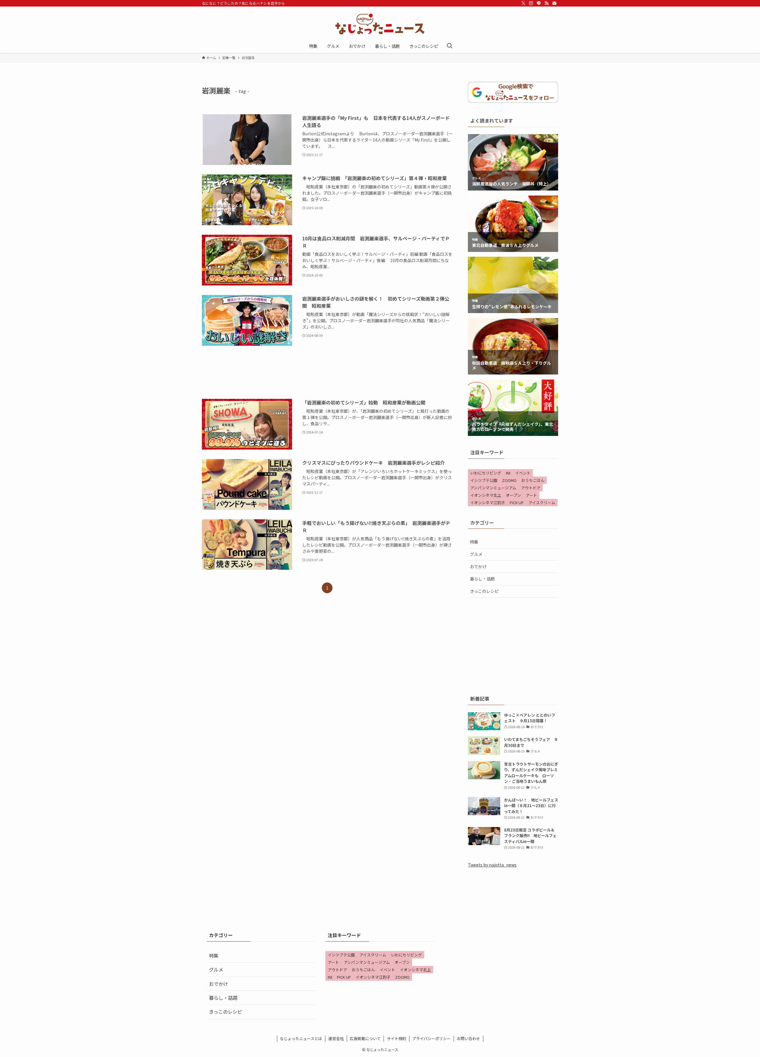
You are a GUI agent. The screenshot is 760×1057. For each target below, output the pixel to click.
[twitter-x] (523, 3)
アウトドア (530, 488)
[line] (539, 3)
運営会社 (336, 1038)
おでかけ (478, 566)
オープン (513, 495)
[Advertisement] (327, 372)
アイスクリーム (541, 502)
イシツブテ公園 (483, 480)
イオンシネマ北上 (485, 495)
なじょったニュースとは (301, 1038)
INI (508, 473)
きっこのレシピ (484, 591)
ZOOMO (509, 480)
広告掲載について (365, 1038)
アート (531, 495)
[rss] (546, 3)
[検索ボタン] (449, 46)
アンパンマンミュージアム (493, 488)
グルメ (476, 554)
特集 (474, 542)
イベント (523, 473)
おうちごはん (532, 480)
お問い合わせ (468, 1038)
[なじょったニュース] (380, 24)
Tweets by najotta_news (492, 865)
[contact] (554, 3)
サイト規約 (396, 1038)
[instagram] (531, 3)
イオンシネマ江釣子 (487, 502)
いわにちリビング (485, 473)
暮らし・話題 (482, 579)
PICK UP (517, 502)
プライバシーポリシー (431, 1038)
